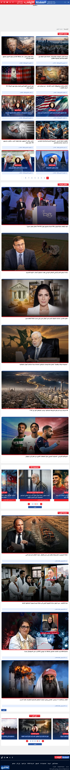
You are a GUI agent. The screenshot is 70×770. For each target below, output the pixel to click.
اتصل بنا (54, 766)
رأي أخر (18, 763)
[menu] (68, 2)
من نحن (67, 766)
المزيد (35, 507)
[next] (22, 178)
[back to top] (68, 752)
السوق (37, 763)
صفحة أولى (55, 763)
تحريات (49, 763)
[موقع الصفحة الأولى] (35, 2)
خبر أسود (23, 763)
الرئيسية (66, 29)
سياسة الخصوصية (61, 766)
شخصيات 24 (43, 763)
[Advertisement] (35, 17)
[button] (41, 504)
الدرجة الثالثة (30, 763)
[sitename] (61, 757)
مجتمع (13, 763)
